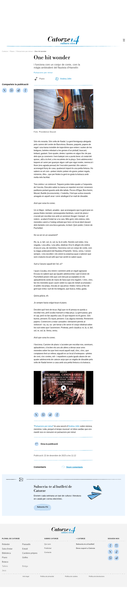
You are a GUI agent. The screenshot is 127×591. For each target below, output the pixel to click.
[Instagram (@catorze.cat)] (116, 545)
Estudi (25, 549)
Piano (12, 51)
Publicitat (47, 548)
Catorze (5, 51)
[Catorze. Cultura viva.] (110, 545)
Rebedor (6, 544)
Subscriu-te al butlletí (85, 544)
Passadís (26, 544)
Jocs (4, 570)
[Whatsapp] (11, 90)
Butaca (5, 562)
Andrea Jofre (65, 79)
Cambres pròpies (29, 553)
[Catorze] (63, 533)
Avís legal (26, 576)
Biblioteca (6, 553)
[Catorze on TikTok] (116, 551)
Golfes (25, 557)
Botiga (25, 566)
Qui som (47, 544)
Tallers (5, 566)
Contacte (47, 552)
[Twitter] (4, 90)
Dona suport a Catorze (85, 548)
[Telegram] (18, 90)
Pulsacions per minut (24, 51)
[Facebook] (25, 90)
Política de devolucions (96, 576)
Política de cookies (71, 576)
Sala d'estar (7, 549)
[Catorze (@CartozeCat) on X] (110, 551)
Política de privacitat (47, 576)
